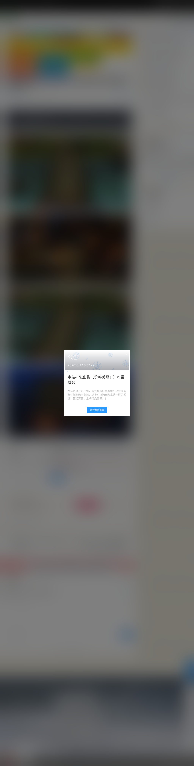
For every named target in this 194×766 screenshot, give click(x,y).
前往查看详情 (97, 410)
